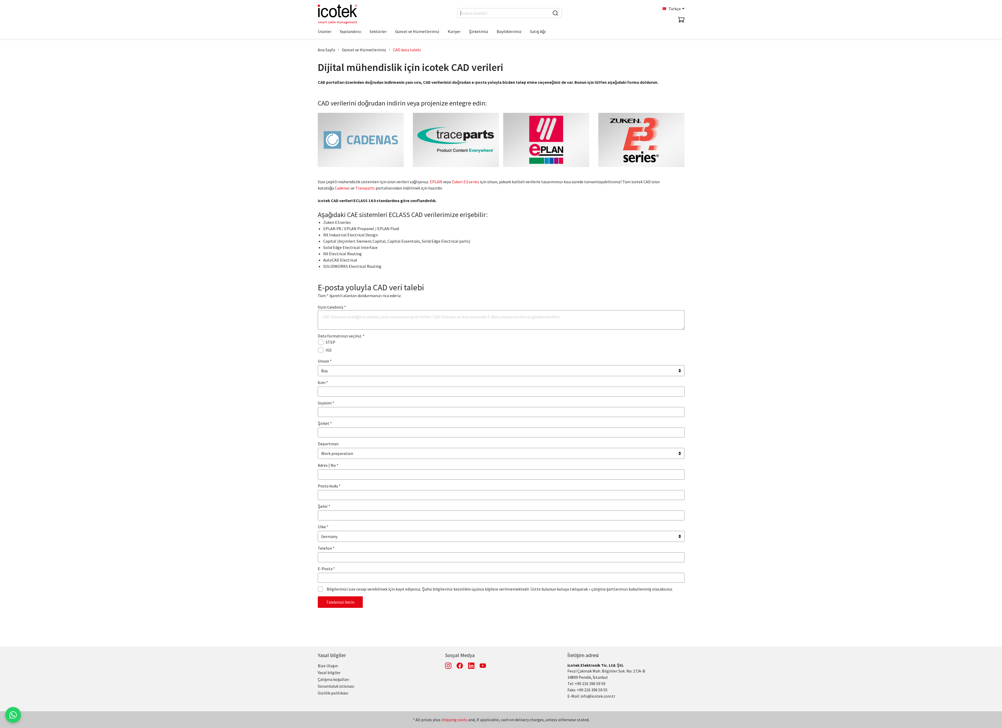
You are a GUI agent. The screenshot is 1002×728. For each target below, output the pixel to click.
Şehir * (324, 506)
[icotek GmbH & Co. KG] (337, 14)
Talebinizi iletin (340, 602)
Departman (328, 443)
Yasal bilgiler (332, 655)
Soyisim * (326, 402)
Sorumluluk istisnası (336, 686)
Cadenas (342, 188)
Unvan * (325, 361)
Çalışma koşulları (333, 679)
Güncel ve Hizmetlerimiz (364, 49)
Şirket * (325, 423)
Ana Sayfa (326, 49)
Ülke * (323, 526)
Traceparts (365, 188)
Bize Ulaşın (328, 665)
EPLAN (436, 181)
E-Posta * (326, 568)
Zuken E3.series (465, 181)
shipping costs (454, 719)
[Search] (555, 13)
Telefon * (326, 548)
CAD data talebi (407, 49)
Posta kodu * (329, 485)
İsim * (323, 382)
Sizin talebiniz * (332, 307)
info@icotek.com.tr (598, 696)
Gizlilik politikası (333, 693)
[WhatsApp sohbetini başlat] (13, 715)
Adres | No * (328, 465)
